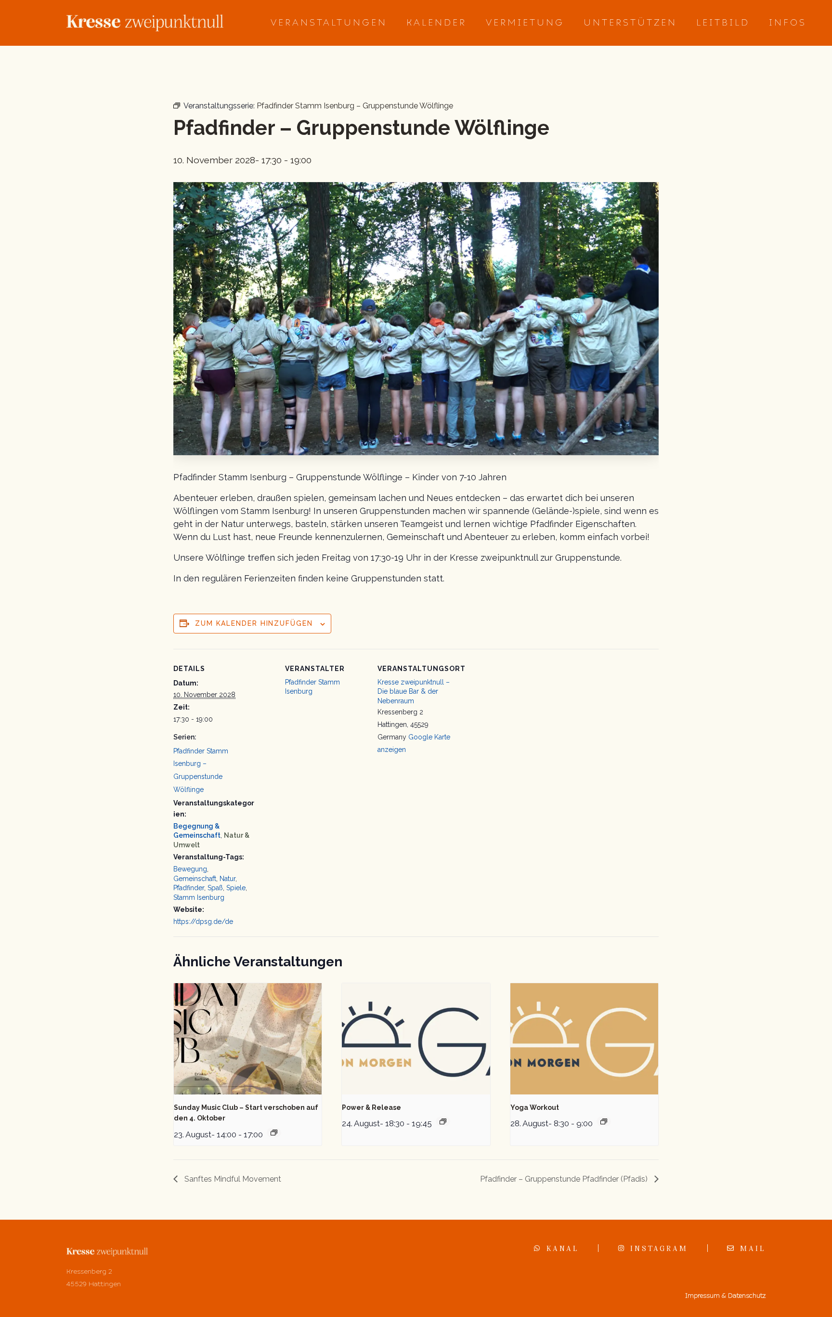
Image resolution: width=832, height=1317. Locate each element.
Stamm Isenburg (198, 897)
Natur (227, 878)
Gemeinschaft (194, 878)
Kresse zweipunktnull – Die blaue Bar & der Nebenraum (413, 691)
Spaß (215, 888)
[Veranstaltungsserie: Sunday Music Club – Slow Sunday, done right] (274, 1132)
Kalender (436, 22)
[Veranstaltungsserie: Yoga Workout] (603, 1121)
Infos (787, 22)
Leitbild (723, 22)
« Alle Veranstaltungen (218, 72)
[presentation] (248, 1038)
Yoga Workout (534, 1107)
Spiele (236, 888)
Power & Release (371, 1107)
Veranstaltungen (329, 22)
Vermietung (525, 22)
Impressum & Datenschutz (725, 1295)
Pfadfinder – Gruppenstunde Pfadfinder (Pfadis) (565, 1179)
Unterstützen (630, 22)
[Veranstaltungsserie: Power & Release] (443, 1121)
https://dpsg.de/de (203, 921)
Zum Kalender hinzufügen (254, 623)
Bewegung (190, 869)
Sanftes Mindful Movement (231, 1179)
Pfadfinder (188, 888)
